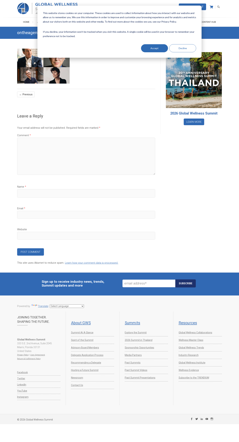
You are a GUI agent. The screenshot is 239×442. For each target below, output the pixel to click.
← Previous (26, 94)
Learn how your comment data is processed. (91, 262)
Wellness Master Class (191, 340)
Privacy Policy (23, 355)
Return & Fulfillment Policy (29, 359)
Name (21, 186)
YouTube (22, 390)
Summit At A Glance (82, 332)
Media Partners (133, 355)
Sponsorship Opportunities (139, 347)
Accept (154, 48)
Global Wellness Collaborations (195, 332)
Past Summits (132, 362)
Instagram (23, 396)
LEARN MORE (194, 121)
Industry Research (189, 355)
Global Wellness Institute (192, 362)
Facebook (22, 372)
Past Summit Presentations (140, 377)
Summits (132, 323)
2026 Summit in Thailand (138, 340)
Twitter (21, 378)
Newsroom (77, 377)
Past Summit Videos (136, 370)
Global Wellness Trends (191, 347)
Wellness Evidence (189, 370)
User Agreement (37, 355)
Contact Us (77, 385)
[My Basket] (211, 7)
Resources (188, 323)
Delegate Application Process (87, 355)
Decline (183, 48)
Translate (43, 306)
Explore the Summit (136, 332)
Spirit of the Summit (82, 340)
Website (22, 229)
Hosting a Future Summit (85, 370)
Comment (24, 135)
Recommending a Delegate (86, 362)
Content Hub (208, 22)
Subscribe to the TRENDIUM (194, 377)
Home (26, 22)
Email (21, 208)
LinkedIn (21, 384)
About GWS (81, 323)
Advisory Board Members (85, 347)
